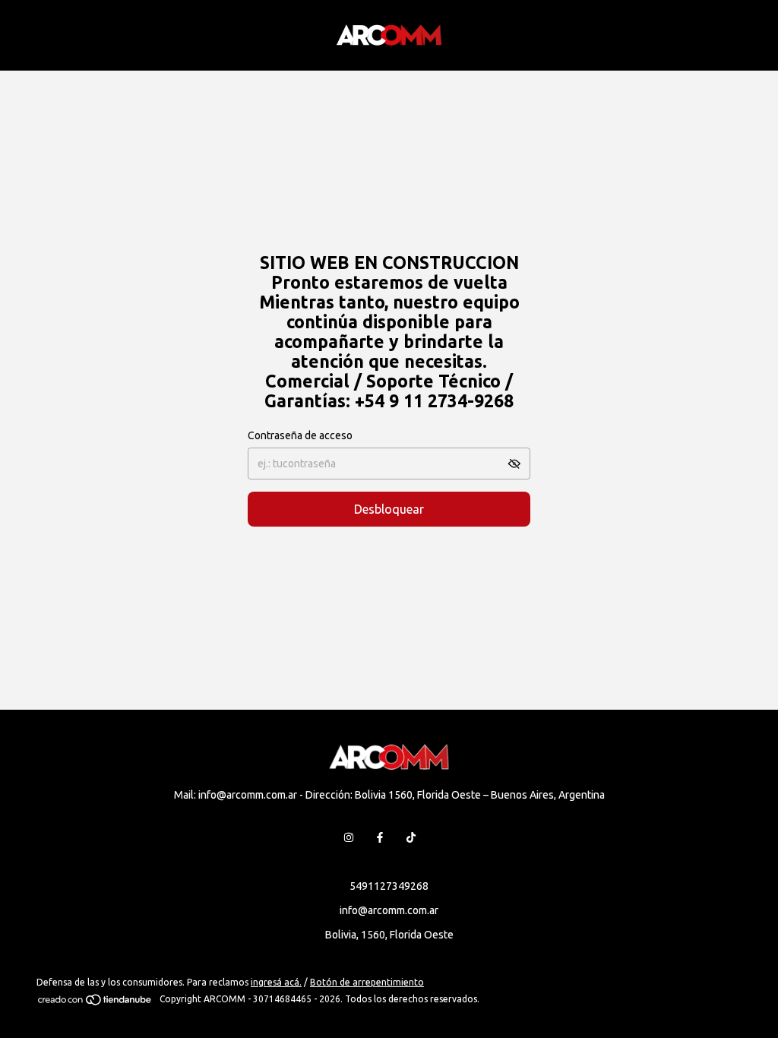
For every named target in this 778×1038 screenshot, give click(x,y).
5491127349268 (389, 886)
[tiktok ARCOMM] (411, 837)
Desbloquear (389, 509)
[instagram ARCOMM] (348, 837)
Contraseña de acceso (300, 435)
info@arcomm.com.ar (389, 910)
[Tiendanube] (95, 1003)
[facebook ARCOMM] (380, 837)
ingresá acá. (276, 982)
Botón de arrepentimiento (367, 982)
